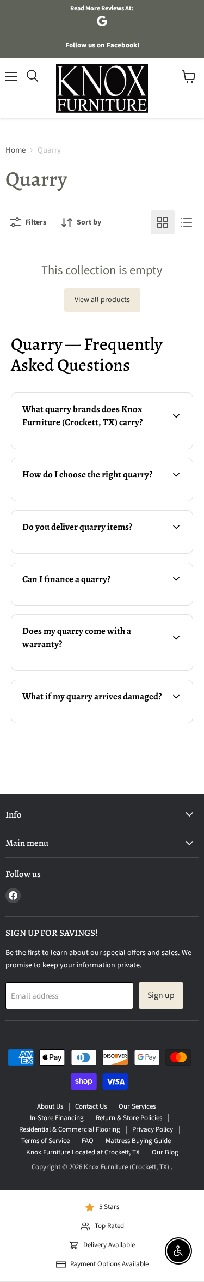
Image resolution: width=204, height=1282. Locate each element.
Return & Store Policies (129, 1118)
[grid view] (163, 222)
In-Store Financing (57, 1118)
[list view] (187, 222)
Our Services (137, 1106)
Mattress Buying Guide (138, 1141)
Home (15, 150)
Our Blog (165, 1152)
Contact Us (91, 1106)
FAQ (88, 1141)
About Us (50, 1106)
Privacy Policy (152, 1129)
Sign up (161, 995)
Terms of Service (45, 1141)
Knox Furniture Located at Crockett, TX (83, 1152)
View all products (102, 299)
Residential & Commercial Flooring (69, 1129)
